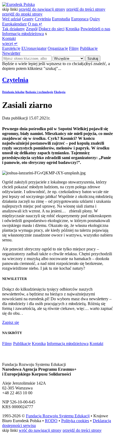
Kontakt (9, 38)
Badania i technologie (39, 91)
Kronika (72, 29)
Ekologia (60, 91)
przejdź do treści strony (85, 9)
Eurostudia (61, 19)
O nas (35, 24)
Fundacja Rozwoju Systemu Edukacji (58, 416)
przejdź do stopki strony (22, 14)
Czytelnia (43, 19)
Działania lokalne (13, 91)
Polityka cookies (75, 420)
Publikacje (89, 48)
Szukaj (92, 59)
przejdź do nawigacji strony (42, 9)
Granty (28, 19)
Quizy (95, 19)
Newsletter (11, 53)
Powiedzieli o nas (95, 29)
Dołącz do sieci (51, 29)
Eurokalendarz (14, 24)
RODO (51, 420)
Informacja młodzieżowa (23, 33)
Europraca (80, 19)
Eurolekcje (11, 48)
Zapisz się (10, 322)
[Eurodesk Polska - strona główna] (18, 4)
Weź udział (11, 19)
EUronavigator (34, 48)
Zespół (31, 29)
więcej (10, 43)
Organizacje (58, 48)
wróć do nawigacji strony (40, 430)
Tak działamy (13, 29)
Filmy (74, 48)
